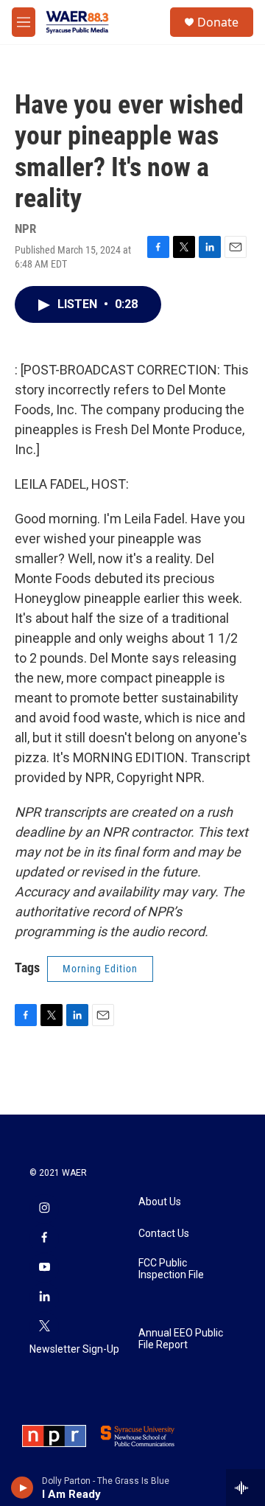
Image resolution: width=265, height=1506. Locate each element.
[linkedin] (44, 1297)
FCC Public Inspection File (171, 1269)
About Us (159, 1201)
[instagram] (44, 1209)
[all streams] (245, 1487)
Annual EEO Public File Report (180, 1339)
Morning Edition (100, 969)
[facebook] (44, 1238)
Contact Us (163, 1233)
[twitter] (44, 1327)
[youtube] (44, 1268)
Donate (218, 22)
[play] (22, 1487)
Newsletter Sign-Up (74, 1349)
